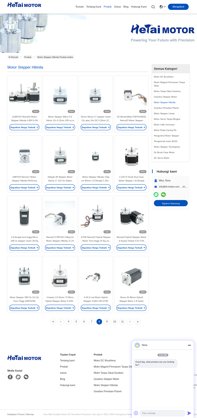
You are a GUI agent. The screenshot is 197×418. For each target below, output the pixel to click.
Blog (126, 6)
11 (122, 321)
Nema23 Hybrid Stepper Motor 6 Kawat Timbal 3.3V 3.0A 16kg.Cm (131, 241)
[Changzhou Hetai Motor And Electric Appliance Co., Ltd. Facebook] (10, 377)
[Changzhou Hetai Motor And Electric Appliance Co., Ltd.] (24, 6)
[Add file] (136, 413)
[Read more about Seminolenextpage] (53, 321)
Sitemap (30, 414)
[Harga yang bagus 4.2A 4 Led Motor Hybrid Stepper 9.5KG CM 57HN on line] (96, 276)
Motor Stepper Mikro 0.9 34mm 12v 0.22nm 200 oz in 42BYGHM (60, 120)
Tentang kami (93, 6)
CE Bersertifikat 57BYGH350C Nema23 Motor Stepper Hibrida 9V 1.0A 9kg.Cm (131, 120)
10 (114, 321)
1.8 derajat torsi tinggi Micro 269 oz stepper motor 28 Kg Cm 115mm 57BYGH (24, 241)
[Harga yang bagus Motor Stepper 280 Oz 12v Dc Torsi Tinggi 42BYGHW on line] (24, 276)
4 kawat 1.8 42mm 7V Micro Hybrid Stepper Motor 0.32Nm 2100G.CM (60, 301)
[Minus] (189, 345)
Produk (108, 6)
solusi (117, 6)
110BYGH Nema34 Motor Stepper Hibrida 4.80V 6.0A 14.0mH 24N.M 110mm (24, 120)
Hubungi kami (139, 6)
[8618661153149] (18, 377)
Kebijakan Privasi (15, 414)
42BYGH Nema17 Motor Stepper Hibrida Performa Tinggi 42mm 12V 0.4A (24, 181)
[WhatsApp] (156, 194)
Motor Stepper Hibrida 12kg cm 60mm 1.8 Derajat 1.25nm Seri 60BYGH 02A (95, 181)
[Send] (189, 413)
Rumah (80, 6)
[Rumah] (24, 361)
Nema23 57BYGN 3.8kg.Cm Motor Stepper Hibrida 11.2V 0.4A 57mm (60, 241)
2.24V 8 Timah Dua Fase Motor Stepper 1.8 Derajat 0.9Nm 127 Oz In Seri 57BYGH (131, 181)
